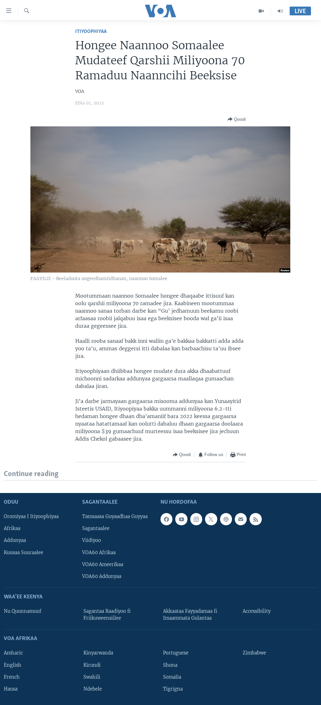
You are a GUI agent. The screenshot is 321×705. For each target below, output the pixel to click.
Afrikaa (12, 528)
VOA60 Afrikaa (99, 552)
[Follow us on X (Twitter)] (211, 519)
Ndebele (92, 689)
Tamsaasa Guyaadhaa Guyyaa (115, 516)
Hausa (11, 689)
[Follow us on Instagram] (196, 519)
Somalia (172, 677)
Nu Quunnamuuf (22, 611)
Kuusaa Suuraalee (23, 552)
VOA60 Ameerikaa (102, 564)
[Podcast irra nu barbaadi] (226, 519)
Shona (170, 665)
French (12, 677)
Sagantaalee (95, 528)
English (12, 665)
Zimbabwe (254, 653)
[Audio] (280, 11)
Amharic (13, 653)
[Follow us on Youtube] (181, 519)
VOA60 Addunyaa (101, 576)
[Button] (237, 119)
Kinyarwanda (98, 653)
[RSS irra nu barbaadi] (255, 519)
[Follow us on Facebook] (166, 519)
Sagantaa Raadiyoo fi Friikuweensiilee (107, 614)
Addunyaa (15, 540)
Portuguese (175, 653)
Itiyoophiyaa (91, 31)
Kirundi (92, 665)
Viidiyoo (91, 540)
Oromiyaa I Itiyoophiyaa (31, 516)
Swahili (91, 677)
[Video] (261, 11)
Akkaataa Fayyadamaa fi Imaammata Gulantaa (190, 614)
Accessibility (257, 611)
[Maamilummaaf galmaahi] (241, 519)
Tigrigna (173, 689)
